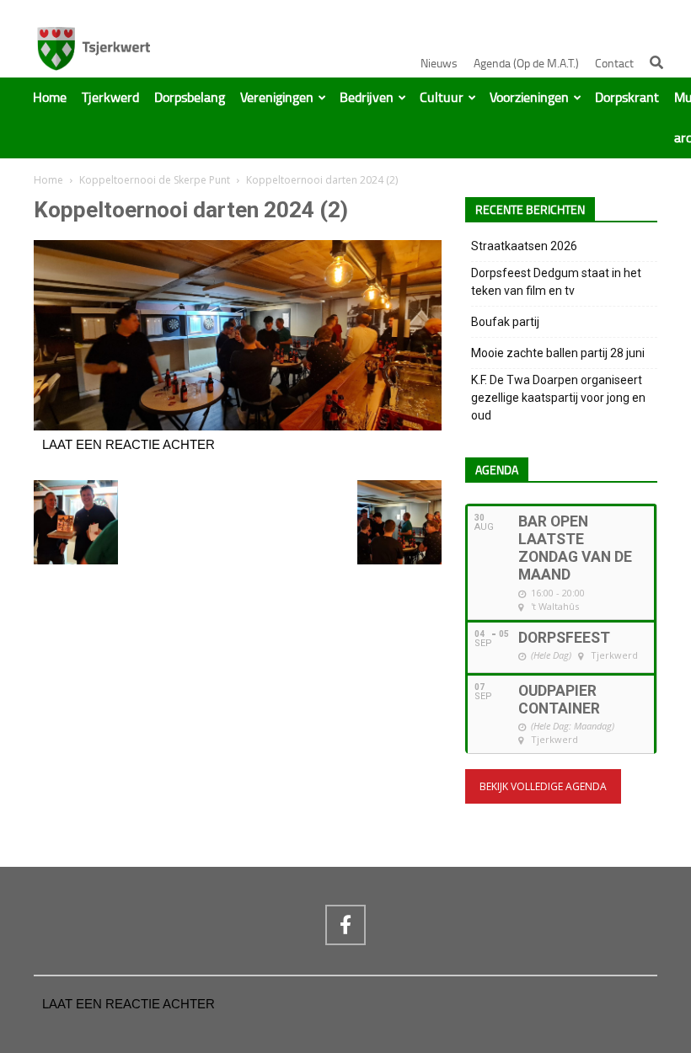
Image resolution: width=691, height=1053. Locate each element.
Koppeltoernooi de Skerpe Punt (154, 180)
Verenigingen (276, 98)
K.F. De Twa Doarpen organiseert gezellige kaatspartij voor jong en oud (558, 397)
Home (50, 98)
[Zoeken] (656, 62)
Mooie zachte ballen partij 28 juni (558, 353)
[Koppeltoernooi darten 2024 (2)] (238, 426)
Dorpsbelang (189, 98)
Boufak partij (505, 322)
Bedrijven (367, 98)
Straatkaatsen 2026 (524, 246)
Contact (614, 63)
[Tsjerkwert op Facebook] (345, 924)
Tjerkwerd (110, 98)
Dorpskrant (627, 98)
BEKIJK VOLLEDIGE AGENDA (543, 786)
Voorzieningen (529, 98)
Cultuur (441, 98)
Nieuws (439, 63)
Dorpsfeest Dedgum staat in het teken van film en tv (556, 281)
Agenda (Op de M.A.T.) (526, 63)
